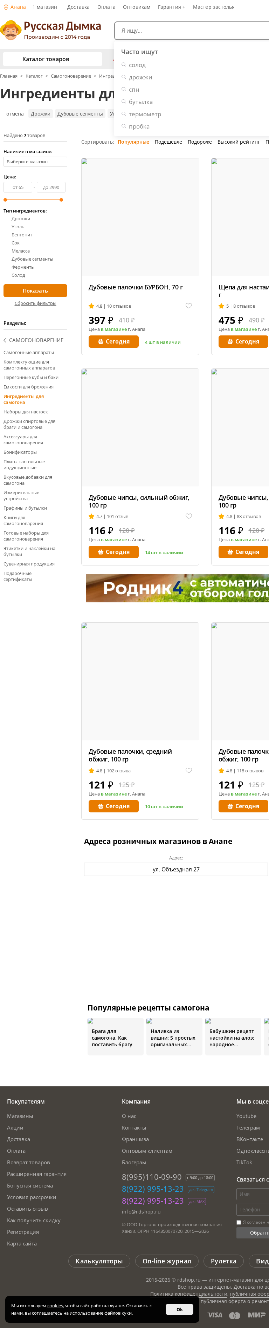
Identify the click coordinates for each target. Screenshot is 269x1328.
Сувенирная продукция (29, 564)
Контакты (134, 1127)
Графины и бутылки (25, 508)
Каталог (34, 76)
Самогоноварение (71, 76)
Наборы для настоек (26, 411)
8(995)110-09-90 (152, 1176)
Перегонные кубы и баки (31, 377)
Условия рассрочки (31, 1197)
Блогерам (134, 1162)
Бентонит (22, 234)
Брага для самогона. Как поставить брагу (112, 1038)
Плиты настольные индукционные (24, 464)
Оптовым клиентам (147, 1150)
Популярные (133, 141)
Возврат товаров (28, 1162)
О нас (129, 1115)
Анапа (17, 7)
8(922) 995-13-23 (153, 1188)
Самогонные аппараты (29, 352)
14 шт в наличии (164, 552)
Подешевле (168, 141)
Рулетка (223, 1261)
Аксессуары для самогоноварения (23, 439)
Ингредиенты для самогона (24, 399)
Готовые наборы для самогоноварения (26, 536)
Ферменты (23, 267)
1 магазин (45, 7)
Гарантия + (172, 7)
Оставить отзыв (27, 1208)
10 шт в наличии (164, 806)
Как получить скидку (34, 1220)
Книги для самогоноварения (23, 520)
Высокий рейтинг (239, 141)
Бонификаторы (20, 452)
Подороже (200, 141)
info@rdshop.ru (141, 1211)
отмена (15, 113)
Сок (16, 243)
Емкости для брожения (29, 387)
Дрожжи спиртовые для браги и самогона (29, 424)
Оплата (106, 7)
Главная (9, 76)
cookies (55, 1305)
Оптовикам (137, 7)
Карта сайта (22, 1243)
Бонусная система (30, 1185)
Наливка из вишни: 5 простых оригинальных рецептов (173, 1038)
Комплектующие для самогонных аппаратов (29, 365)
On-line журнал (167, 1261)
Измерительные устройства (21, 495)
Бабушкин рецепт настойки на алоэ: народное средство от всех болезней (231, 1038)
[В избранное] (189, 306)
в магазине (114, 329)
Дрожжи (40, 113)
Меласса (21, 251)
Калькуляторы (99, 1261)
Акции (15, 1127)
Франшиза (135, 1139)
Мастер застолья (214, 7)
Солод (18, 275)
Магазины (20, 1115)
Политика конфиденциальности (188, 1293)
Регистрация (23, 1231)
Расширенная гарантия (37, 1173)
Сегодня (118, 341)
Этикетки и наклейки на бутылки (29, 551)
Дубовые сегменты (80, 113)
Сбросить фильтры (35, 303)
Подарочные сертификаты (18, 576)
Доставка (78, 7)
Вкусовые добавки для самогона (28, 480)
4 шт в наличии (163, 342)
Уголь (18, 226)
